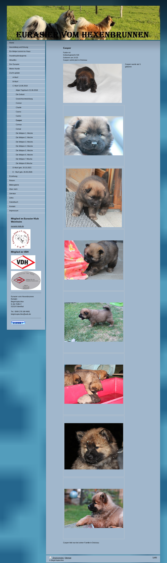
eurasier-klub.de (17, 226)
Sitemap (68, 558)
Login (155, 557)
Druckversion (58, 558)
